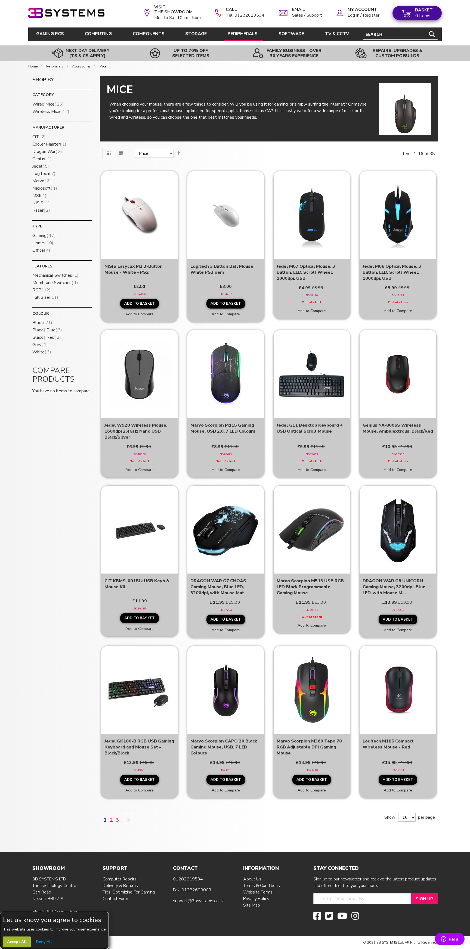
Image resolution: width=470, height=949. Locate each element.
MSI (39, 196)
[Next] (128, 820)
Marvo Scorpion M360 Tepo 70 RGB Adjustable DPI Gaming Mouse (309, 747)
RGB (41, 290)
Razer (41, 210)
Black (42, 323)
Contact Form (115, 899)
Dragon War (47, 152)
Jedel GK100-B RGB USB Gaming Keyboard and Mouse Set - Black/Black (139, 747)
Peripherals (55, 66)
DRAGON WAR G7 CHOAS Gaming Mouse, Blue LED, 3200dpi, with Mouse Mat (218, 587)
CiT (39, 137)
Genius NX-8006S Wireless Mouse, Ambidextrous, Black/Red (398, 428)
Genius (42, 159)
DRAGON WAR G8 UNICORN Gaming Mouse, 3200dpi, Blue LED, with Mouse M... (394, 587)
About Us (252, 879)
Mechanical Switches (55, 275)
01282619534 (188, 879)
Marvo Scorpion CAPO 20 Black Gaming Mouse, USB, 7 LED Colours (223, 747)
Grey (40, 345)
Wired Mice (48, 104)
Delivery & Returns (120, 886)
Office (41, 250)
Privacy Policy (256, 899)
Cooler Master (49, 144)
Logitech (43, 174)
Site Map (251, 905)
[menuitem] (51, 33)
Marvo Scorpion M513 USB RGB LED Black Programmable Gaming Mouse (310, 587)
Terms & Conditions (261, 886)
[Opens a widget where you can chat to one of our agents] (450, 939)
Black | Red (46, 337)
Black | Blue (47, 330)
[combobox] (400, 34)
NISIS (41, 203)
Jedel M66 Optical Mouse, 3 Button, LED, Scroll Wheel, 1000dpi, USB (392, 272)
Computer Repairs (120, 879)
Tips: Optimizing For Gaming (129, 892)
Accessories (82, 66)
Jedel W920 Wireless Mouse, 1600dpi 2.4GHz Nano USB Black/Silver (135, 431)
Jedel (40, 166)
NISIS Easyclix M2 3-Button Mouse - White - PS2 (133, 269)
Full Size (45, 297)
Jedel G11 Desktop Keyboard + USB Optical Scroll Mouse (310, 428)
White (41, 352)
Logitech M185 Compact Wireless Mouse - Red (388, 744)
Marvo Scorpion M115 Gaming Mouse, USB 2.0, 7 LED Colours (222, 428)
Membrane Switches (55, 283)
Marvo (41, 181)
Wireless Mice (50, 112)
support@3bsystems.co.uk (198, 901)
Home (33, 66)
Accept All (17, 941)
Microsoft (44, 188)
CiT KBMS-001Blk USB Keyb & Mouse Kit (136, 584)
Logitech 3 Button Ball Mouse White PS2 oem (221, 269)
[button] (139, 314)
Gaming (44, 236)
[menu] (193, 34)
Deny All (44, 941)
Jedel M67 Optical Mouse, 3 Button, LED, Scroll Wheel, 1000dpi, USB (306, 272)
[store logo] (66, 13)
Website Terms (258, 892)
